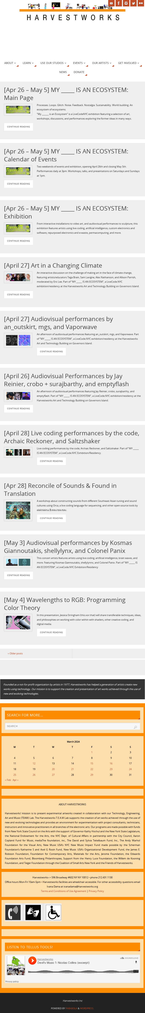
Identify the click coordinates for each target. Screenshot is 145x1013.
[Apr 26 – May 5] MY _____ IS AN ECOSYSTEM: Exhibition (66, 212)
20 (53, 769)
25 (14, 774)
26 (34, 774)
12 (34, 763)
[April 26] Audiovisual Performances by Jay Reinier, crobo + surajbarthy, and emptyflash (66, 380)
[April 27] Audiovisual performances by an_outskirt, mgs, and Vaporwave (58, 322)
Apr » (16, 780)
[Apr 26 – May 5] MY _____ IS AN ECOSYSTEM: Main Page (66, 93)
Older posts (15, 653)
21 (72, 769)
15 (91, 763)
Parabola (71, 1008)
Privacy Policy (96, 891)
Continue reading (18, 126)
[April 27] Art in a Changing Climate (53, 265)
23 (111, 769)
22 (91, 769)
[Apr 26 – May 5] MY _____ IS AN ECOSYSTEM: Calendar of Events (66, 155)
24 (130, 769)
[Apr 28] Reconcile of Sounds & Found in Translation (60, 489)
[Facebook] (119, 3)
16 (111, 763)
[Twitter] (133, 3)
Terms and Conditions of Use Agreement (63, 891)
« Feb (8, 780)
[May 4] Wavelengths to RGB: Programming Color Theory (65, 603)
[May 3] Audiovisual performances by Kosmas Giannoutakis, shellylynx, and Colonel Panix (68, 546)
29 (91, 774)
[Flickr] (141, 3)
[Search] (135, 727)
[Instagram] (126, 3)
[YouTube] (111, 3)
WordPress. (87, 1008)
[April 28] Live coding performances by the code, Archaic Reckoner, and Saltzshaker (71, 437)
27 (53, 774)
